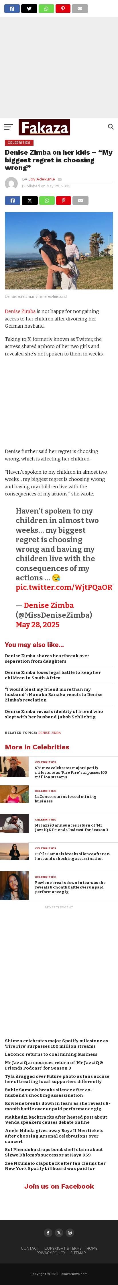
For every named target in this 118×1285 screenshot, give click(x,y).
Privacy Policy (51, 1253)
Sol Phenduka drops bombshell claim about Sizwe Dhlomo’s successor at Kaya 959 (54, 1152)
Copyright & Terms (62, 1248)
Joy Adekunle (41, 179)
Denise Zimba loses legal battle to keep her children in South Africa (53, 675)
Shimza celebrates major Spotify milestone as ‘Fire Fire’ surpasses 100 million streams (56, 1043)
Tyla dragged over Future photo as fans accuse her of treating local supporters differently (57, 1079)
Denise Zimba (20, 311)
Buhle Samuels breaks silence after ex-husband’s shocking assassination (48, 1092)
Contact (30, 1248)
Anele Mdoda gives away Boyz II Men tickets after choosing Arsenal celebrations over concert (54, 1136)
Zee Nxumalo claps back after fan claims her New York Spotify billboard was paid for (55, 1166)
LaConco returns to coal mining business (51, 1054)
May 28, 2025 (38, 624)
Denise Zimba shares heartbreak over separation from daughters (47, 658)
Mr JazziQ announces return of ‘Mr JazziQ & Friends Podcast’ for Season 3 (54, 1065)
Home (91, 1248)
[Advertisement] (59, 59)
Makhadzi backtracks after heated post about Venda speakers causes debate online (56, 1120)
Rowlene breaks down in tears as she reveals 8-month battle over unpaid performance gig (58, 1106)
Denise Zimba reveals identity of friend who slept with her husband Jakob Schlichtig (54, 714)
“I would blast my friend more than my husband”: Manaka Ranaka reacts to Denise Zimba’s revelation (54, 695)
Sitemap (78, 1253)
